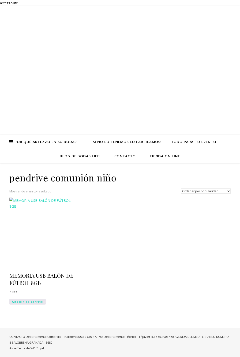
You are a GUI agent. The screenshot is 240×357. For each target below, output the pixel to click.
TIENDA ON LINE (165, 156)
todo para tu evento (193, 141)
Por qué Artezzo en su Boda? (46, 141)
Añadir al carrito (27, 301)
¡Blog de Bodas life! (80, 156)
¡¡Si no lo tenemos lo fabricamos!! (126, 141)
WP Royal (37, 348)
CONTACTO (125, 156)
